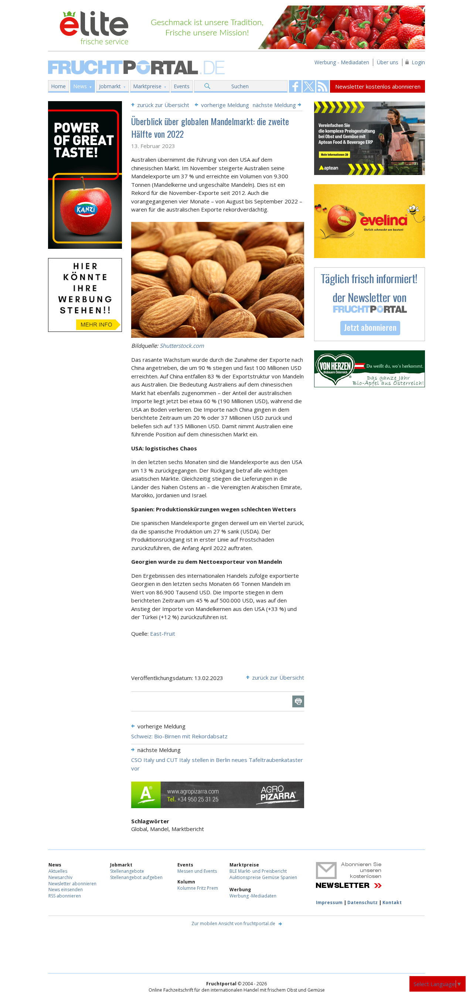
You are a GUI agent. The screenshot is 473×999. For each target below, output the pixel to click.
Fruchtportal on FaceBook (295, 86)
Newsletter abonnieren (72, 883)
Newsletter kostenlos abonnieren (378, 86)
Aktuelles (57, 871)
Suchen (240, 86)
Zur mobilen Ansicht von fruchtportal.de (233, 923)
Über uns (387, 62)
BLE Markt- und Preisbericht (258, 871)
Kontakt (392, 902)
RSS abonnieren (64, 896)
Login (418, 62)
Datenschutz (362, 902)
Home (58, 86)
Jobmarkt (110, 86)
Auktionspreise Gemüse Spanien (263, 877)
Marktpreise (147, 86)
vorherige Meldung (225, 105)
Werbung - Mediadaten (341, 62)
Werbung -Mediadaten (252, 896)
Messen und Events (197, 871)
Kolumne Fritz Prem (197, 888)
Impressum (329, 902)
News (80, 86)
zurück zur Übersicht (163, 105)
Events (182, 86)
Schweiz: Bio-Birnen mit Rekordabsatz (179, 736)
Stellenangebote (127, 871)
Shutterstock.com (182, 345)
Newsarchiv (60, 877)
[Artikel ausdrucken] (298, 701)
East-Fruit (162, 633)
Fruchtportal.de (137, 67)
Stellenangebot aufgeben (136, 877)
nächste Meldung (274, 105)
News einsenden (65, 889)
